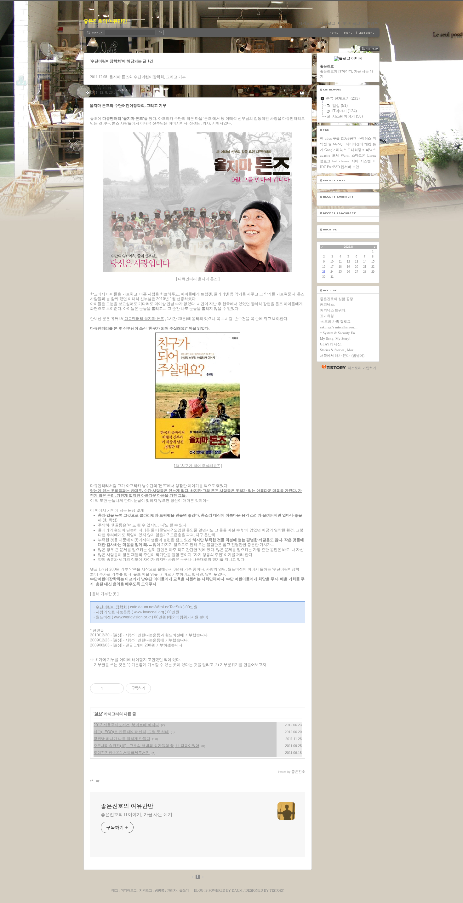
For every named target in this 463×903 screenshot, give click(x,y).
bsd (334, 161)
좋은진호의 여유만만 (105, 21)
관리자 (171, 890)
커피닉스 (369, 150)
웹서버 (346, 167)
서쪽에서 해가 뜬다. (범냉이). (342, 355)
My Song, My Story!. (336, 338)
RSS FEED (374, 48)
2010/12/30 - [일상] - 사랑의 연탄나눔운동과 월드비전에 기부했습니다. (149, 635)
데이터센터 (354, 144)
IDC (323, 167)
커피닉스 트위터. (333, 310)
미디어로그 (350, 23)
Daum (237, 890)
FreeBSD (333, 167)
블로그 (325, 161)
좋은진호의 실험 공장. (337, 299)
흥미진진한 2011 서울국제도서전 (122, 752)
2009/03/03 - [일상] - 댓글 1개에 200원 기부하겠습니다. (136, 645)
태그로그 (327, 23)
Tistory (277, 890)
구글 (336, 138)
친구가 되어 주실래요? (168, 328)
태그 (114, 890)
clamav (344, 161)
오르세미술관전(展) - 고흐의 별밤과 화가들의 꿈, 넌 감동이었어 (146, 746)
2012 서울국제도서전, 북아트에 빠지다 (126, 725)
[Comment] (97, 781)
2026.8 (348, 246)
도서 (335, 155)
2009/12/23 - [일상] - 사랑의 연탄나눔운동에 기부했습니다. (139, 640)
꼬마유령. (327, 316)
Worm (345, 155)
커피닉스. (327, 304)
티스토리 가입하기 (362, 368)
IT (374, 161)
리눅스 (341, 150)
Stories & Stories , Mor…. (339, 350)
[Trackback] (92, 781)
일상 (308, 93)
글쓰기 (184, 890)
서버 (355, 161)
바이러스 (364, 138)
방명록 (372, 23)
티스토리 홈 (332, 367)
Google (329, 150)
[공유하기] (109, 688)
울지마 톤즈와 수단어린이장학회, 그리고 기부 (147, 77)
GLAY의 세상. (331, 344)
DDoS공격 (349, 138)
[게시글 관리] (117, 688)
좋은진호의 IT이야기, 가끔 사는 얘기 (136, 814)
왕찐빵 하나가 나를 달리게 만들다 (122, 739)
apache (325, 155)
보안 (355, 167)
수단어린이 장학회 (111, 607)
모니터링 (354, 150)
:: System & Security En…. (339, 333)
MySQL (339, 144)
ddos (328, 138)
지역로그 (306, 23)
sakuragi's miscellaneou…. (339, 327)
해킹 (367, 144)
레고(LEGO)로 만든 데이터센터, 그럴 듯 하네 (131, 732)
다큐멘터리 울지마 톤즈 (144, 318)
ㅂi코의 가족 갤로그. (336, 321)
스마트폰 (358, 155)
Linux (371, 155)
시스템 (365, 161)
